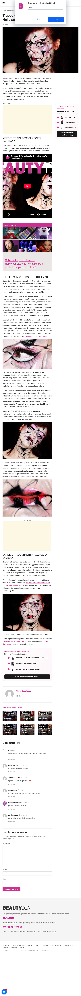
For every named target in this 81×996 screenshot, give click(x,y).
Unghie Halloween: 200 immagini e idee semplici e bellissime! (27, 728)
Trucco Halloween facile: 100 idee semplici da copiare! (44, 729)
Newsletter (68, 945)
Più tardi (39, 19)
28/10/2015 (6, 24)
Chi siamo (6, 945)
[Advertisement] (27, 119)
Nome (5, 869)
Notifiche (5, 948)
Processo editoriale (18, 945)
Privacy (37, 945)
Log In (22, 948)
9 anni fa (14, 750)
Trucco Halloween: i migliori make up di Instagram (27, 716)
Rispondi (12, 759)
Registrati (14, 948)
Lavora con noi (56, 945)
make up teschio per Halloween (15, 641)
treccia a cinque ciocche (15, 585)
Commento (7, 843)
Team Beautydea (23, 691)
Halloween (10, 10)
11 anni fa (24, 765)
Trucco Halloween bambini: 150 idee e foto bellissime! (8, 728)
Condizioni (46, 945)
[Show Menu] (4, 3)
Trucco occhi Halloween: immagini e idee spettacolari (44, 716)
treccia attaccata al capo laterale (38, 582)
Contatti (29, 945)
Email (4, 879)
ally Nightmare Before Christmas (35, 336)
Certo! (56, 19)
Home (4, 10)
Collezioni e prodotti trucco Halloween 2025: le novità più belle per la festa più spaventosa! (9, 714)
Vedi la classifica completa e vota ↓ (27, 677)
